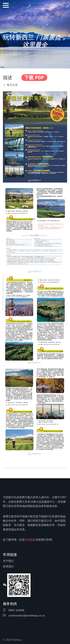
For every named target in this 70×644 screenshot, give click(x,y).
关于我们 (8, 560)
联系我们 (8, 566)
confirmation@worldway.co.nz (26, 615)
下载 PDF (34, 77)
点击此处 (30, 539)
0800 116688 (16, 610)
